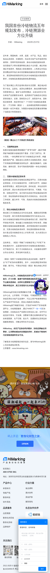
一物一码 (38, 309)
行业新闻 (25, 19)
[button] (44, 4)
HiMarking (18, 42)
